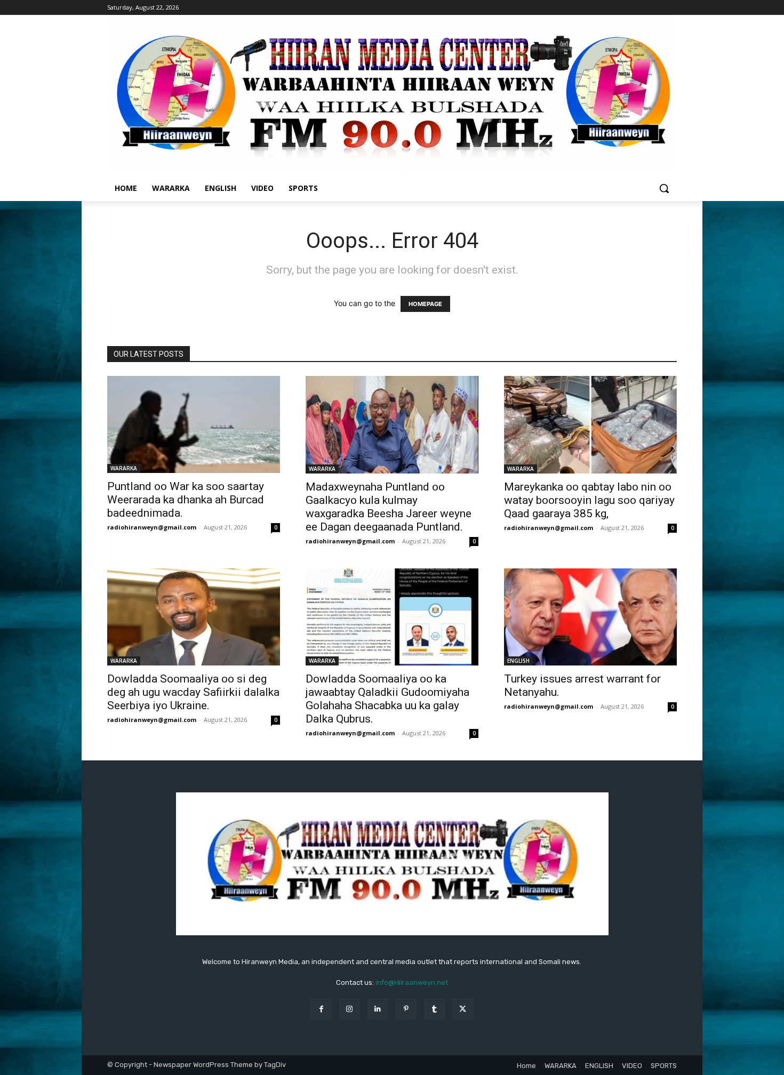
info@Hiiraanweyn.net (411, 982)
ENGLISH (518, 660)
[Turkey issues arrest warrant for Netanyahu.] (590, 616)
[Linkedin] (377, 1009)
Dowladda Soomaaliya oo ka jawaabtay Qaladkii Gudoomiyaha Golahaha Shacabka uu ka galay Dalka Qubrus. (387, 698)
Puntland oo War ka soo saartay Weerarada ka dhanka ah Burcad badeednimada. (185, 499)
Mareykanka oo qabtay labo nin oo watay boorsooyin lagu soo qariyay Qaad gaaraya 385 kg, (589, 500)
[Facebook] (320, 1009)
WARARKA (123, 468)
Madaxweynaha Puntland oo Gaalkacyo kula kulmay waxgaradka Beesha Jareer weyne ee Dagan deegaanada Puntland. (388, 506)
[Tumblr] (434, 1009)
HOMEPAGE (425, 304)
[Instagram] (349, 1009)
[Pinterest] (406, 1009)
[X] (462, 1009)
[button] (664, 188)
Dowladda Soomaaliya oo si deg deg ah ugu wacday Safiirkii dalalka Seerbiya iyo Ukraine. (193, 692)
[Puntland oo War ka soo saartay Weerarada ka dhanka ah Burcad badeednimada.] (193, 424)
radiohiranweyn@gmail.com (151, 527)
